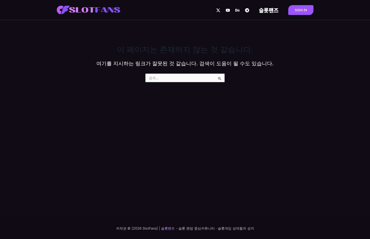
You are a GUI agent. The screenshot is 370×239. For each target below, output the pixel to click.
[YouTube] (228, 10)
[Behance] (237, 10)
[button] (300, 10)
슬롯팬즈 (269, 10)
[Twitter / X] (218, 10)
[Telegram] (247, 10)
